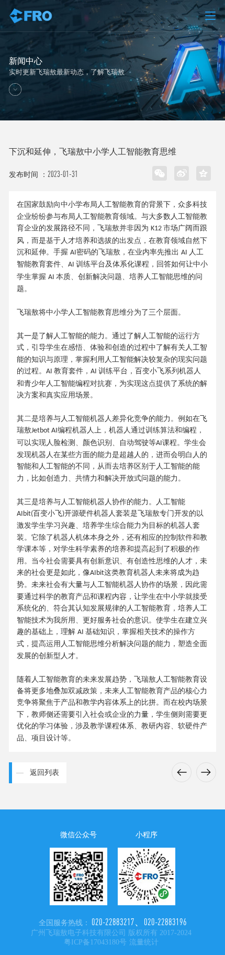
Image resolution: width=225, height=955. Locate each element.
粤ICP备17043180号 (95, 942)
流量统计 (144, 942)
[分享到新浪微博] (181, 173)
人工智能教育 (97, 216)
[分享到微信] (159, 173)
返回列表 (44, 772)
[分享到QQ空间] (203, 173)
